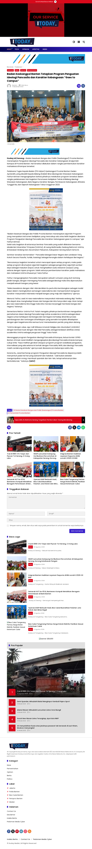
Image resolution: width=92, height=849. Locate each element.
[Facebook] (70, 427)
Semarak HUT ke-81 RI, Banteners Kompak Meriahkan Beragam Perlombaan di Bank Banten (19, 481)
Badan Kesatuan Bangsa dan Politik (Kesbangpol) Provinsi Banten (39, 410)
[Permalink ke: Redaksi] (9, 86)
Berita (10, 474)
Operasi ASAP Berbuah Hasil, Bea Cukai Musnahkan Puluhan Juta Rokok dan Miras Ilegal (46, 481)
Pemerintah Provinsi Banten (20, 413)
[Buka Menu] (78, 42)
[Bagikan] (83, 86)
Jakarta (12, 788)
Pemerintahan (32, 70)
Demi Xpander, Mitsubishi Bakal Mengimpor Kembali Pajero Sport (43, 701)
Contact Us (11, 811)
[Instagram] (25, 831)
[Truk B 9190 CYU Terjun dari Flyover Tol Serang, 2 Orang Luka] (19, 444)
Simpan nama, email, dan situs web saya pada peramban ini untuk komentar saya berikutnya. (47, 525)
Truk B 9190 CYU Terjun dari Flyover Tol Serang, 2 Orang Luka (18, 456)
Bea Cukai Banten (16, 795)
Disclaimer (11, 815)
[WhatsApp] (83, 427)
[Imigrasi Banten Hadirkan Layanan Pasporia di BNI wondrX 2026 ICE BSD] (72, 444)
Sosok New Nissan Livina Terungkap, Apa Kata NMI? (38, 718)
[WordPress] (21, 831)
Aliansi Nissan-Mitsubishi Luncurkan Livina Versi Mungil (39, 710)
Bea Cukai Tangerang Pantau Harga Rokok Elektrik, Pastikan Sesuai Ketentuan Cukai (72, 481)
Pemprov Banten (15, 798)
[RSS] (29, 831)
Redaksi (14, 85)
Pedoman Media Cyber (16, 822)
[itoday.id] (22, 42)
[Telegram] (79, 427)
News (17, 70)
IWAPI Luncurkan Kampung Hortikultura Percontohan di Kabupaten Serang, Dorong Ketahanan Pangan (45, 456)
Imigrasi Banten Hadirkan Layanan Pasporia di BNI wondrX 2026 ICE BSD (70, 456)
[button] (73, 42)
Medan (12, 802)
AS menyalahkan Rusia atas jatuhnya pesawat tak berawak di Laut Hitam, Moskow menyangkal (47, 727)
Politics (9, 779)
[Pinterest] (17, 831)
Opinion (23, 70)
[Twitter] (74, 427)
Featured (10, 70)
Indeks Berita (12, 818)
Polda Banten (14, 791)
